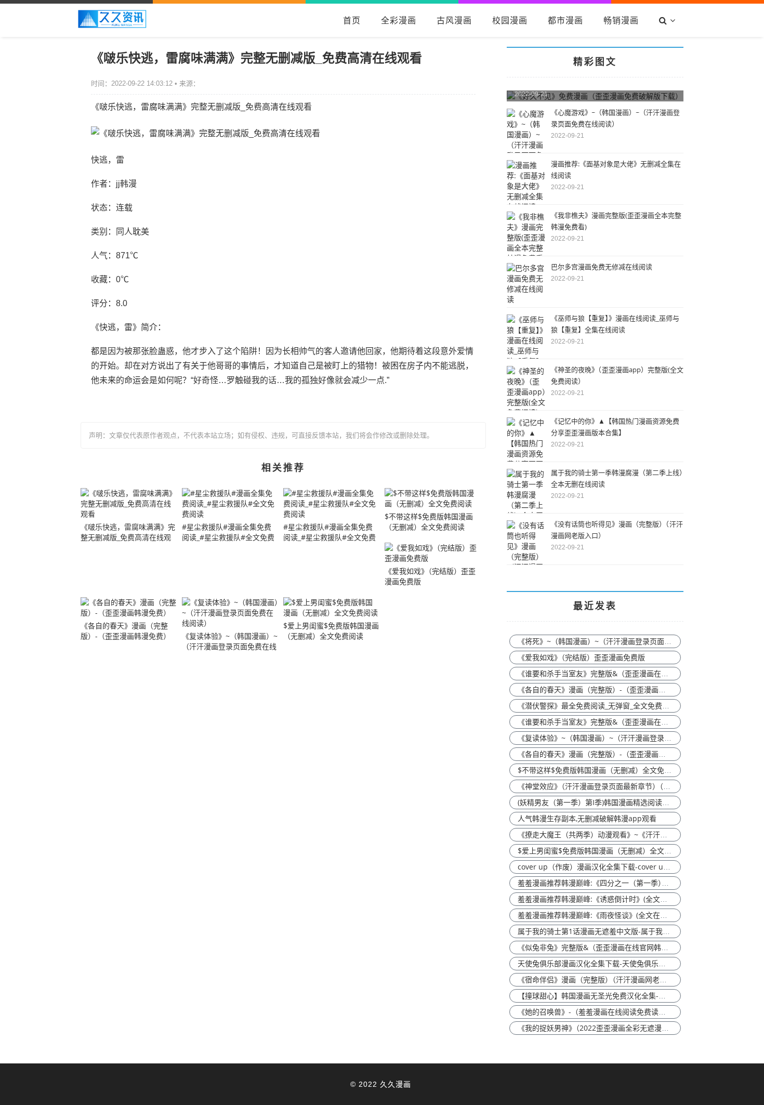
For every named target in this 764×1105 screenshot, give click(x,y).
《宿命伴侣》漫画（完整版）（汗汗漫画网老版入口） (603, 979)
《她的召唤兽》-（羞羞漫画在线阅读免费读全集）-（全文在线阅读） (629, 1012)
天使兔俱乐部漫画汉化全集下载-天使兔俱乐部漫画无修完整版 (617, 963)
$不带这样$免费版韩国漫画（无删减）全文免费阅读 (602, 770)
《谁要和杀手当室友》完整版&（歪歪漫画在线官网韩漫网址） (618, 673)
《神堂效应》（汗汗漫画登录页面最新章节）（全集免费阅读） (616, 786)
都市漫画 (565, 20)
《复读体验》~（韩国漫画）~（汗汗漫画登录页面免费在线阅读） (624, 738)
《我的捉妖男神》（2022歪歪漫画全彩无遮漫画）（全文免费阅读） (624, 1028)
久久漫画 (395, 1084)
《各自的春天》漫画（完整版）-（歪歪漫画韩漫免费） (606, 689)
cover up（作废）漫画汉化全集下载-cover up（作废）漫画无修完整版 (633, 867)
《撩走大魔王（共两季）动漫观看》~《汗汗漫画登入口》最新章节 (625, 834)
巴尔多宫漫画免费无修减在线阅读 (601, 266)
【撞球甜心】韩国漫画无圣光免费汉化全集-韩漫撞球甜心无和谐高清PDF (635, 996)
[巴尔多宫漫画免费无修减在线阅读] (526, 299)
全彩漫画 (398, 20)
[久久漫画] (112, 25)
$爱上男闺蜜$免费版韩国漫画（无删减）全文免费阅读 (605, 851)
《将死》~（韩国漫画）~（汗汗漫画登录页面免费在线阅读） (616, 641)
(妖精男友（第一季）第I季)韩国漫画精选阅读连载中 (601, 802)
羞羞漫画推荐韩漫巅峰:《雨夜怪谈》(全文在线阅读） (603, 915)
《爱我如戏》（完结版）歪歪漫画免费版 (581, 657)
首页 (352, 20)
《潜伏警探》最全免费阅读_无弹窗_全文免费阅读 (597, 706)
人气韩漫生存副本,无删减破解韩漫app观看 (587, 818)
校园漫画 (510, 20)
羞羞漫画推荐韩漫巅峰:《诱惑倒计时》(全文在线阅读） (607, 899)
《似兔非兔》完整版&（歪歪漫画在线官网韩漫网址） (604, 947)
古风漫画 (454, 20)
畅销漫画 (621, 20)
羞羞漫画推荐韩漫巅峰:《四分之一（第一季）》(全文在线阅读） (620, 883)
